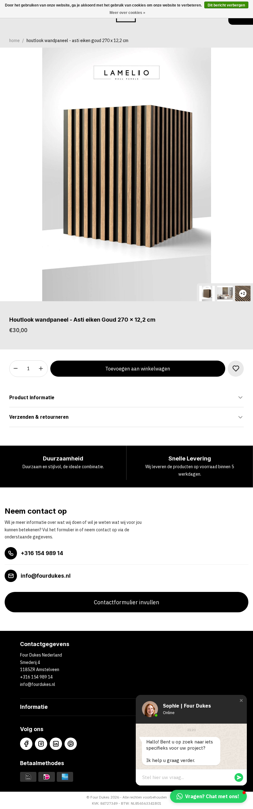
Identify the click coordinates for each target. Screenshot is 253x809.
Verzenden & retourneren (38, 417)
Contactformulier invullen (126, 602)
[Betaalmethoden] (28, 776)
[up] (41, 369)
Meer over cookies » (127, 13)
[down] (16, 369)
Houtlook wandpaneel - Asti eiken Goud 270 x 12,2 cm (77, 40)
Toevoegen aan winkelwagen (137, 369)
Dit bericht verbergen (226, 5)
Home (14, 40)
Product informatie (31, 397)
